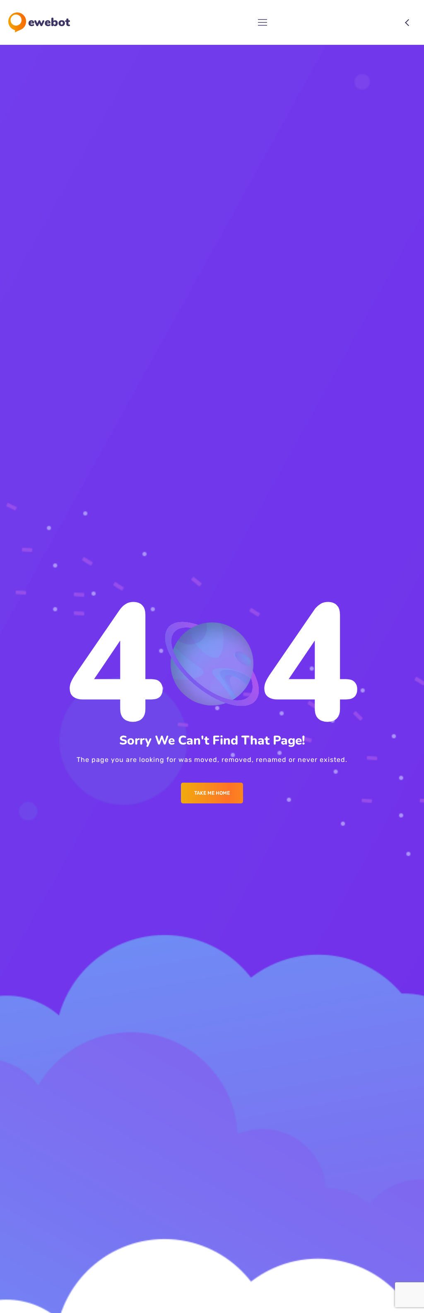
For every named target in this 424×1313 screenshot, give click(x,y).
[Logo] (39, 22)
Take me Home (212, 793)
